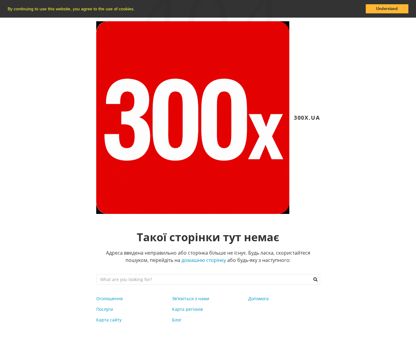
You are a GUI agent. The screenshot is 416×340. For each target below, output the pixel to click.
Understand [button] (387, 9)
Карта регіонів (187, 309)
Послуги (104, 309)
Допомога (258, 298)
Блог (177, 320)
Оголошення (109, 298)
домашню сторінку (204, 260)
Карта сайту (109, 320)
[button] (137, 9)
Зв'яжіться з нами (190, 298)
